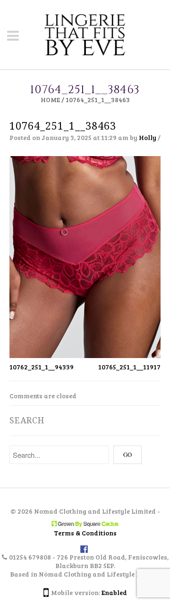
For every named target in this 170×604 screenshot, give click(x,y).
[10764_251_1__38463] (85, 256)
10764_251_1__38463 (62, 126)
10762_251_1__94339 (41, 366)
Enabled (114, 592)
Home (50, 99)
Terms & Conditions (85, 532)
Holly (147, 137)
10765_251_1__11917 (129, 366)
